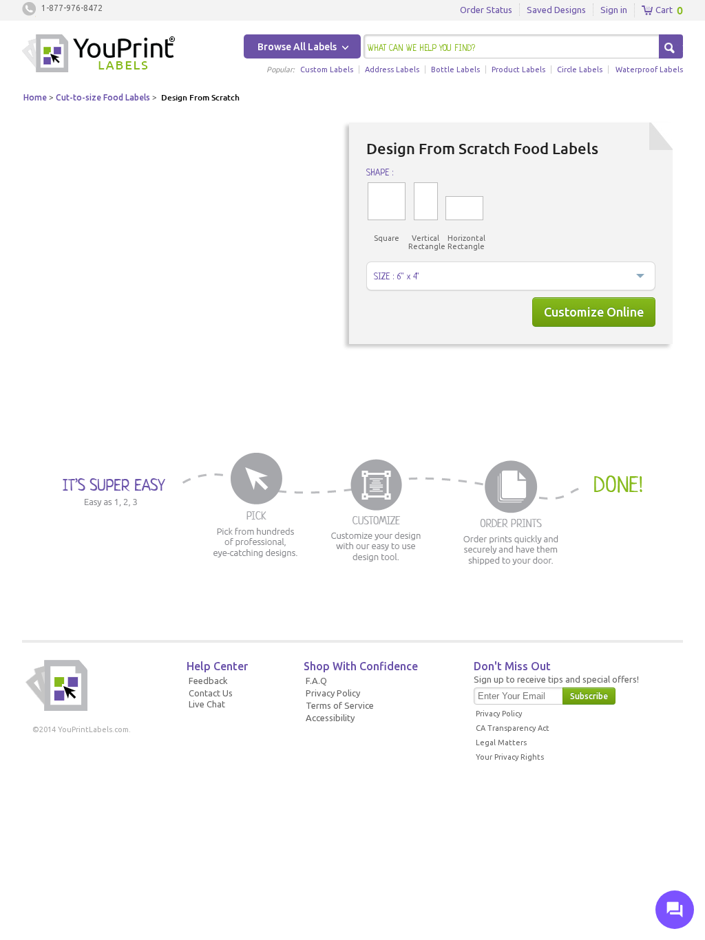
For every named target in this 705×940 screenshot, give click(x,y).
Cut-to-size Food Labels (103, 97)
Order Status (486, 9)
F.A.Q (316, 680)
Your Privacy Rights (510, 757)
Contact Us (211, 693)
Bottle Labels (455, 69)
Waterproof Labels (649, 69)
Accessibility (330, 718)
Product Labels (518, 69)
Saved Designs (556, 9)
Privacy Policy (333, 693)
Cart (663, 9)
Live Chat (207, 704)
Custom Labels (326, 69)
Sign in (613, 9)
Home (35, 97)
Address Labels (392, 69)
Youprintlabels (98, 55)
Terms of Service (340, 705)
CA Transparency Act (512, 728)
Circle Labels (579, 69)
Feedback (208, 680)
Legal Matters (501, 742)
